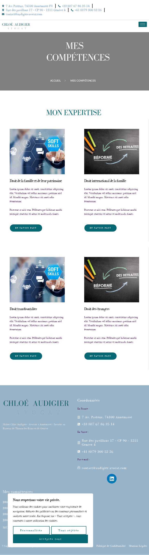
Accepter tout (50, 538)
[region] (50, 520)
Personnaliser (31, 530)
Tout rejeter (68, 530)
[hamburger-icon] (142, 24)
